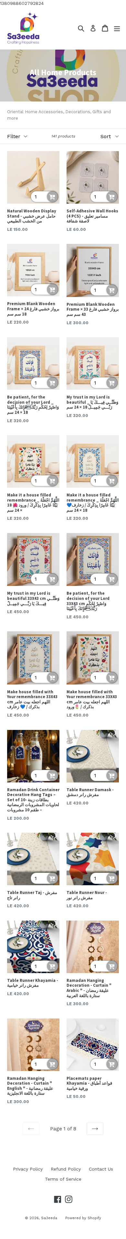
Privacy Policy (28, 1169)
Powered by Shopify (83, 1218)
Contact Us (101, 1169)
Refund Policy (66, 1169)
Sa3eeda (49, 1218)
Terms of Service (63, 1179)
